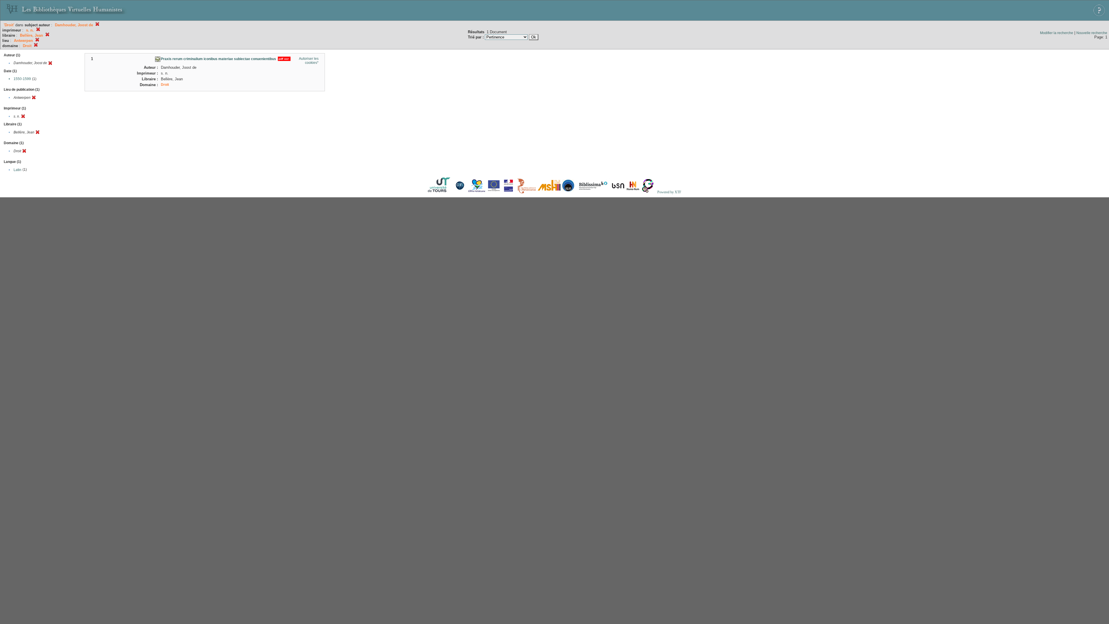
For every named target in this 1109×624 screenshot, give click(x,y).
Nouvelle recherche (1091, 33)
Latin (17, 170)
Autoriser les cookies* (309, 61)
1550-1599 (22, 79)
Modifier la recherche (1056, 33)
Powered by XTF (669, 192)
